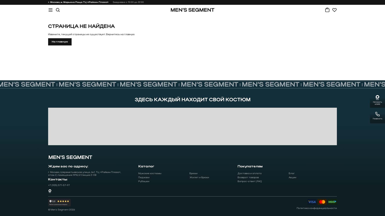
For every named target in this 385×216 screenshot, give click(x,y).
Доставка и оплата (250, 173)
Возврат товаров (248, 177)
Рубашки (143, 181)
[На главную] (193, 10)
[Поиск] (57, 10)
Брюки (193, 173)
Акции (292, 177)
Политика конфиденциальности (317, 208)
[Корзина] (327, 10)
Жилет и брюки (199, 177)
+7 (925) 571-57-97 (59, 185)
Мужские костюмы (149, 173)
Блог (292, 173)
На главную (60, 42)
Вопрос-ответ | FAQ (250, 181)
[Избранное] (334, 10)
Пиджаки (143, 177)
